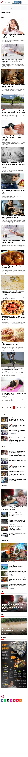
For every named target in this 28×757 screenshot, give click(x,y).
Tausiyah (17, 716)
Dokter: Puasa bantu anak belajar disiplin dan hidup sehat (13, 35)
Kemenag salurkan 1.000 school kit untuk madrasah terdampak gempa (18, 566)
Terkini (3, 446)
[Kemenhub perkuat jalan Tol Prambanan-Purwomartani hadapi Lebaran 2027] (4, 479)
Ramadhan (6, 8)
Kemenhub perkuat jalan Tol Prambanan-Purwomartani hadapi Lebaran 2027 (17, 479)
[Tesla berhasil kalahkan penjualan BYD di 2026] (4, 535)
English (17, 718)
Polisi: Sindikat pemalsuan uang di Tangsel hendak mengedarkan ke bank (17, 586)
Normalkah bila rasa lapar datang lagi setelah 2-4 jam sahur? (13, 191)
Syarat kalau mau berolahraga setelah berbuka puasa (12, 368)
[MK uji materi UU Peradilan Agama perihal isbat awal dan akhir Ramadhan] (4, 514)
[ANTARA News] (6, 2)
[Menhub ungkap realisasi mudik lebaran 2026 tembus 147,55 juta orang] (4, 521)
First (3, 407)
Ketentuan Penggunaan (21, 728)
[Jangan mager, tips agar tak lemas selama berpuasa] (12, 384)
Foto (10, 436)
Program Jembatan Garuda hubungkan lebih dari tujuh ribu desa (12, 630)
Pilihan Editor (4, 540)
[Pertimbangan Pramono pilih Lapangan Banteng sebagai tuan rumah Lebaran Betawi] (4, 528)
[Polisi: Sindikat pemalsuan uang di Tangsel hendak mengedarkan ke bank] (4, 586)
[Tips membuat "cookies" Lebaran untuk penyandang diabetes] (12, 282)
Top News (4, 485)
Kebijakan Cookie (19, 732)
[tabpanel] (14, 603)
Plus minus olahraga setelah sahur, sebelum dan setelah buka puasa (14, 111)
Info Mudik (17, 711)
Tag (11, 8)
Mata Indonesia (5, 730)
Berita (16, 704)
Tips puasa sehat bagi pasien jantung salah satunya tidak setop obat (13, 164)
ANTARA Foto (18, 742)
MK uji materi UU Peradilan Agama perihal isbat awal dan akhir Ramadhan (17, 514)
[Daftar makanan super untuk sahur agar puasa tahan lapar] (12, 207)
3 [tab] (14, 613)
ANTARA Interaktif (5, 728)
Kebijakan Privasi (19, 730)
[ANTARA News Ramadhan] (8, 696)
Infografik (11, 424)
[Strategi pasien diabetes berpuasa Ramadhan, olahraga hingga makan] (12, 127)
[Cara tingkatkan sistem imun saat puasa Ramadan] (12, 76)
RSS (16, 739)
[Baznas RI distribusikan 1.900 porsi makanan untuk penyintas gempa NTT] (14, 552)
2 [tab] (12, 613)
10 (24, 407)
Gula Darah (15, 8)
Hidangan (17, 709)
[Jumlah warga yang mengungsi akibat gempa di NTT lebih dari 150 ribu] (4, 579)
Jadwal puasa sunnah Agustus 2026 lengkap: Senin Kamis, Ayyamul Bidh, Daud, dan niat (16, 419)
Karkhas (3, 723)
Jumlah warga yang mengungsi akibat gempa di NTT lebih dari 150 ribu (17, 579)
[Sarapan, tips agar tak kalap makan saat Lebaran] (12, 257)
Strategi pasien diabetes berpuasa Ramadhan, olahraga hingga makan (14, 137)
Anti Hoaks (3, 726)
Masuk (16, 726)
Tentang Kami (18, 735)
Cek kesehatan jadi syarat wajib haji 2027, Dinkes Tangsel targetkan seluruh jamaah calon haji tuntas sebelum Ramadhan (14, 508)
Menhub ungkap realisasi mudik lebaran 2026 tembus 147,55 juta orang (17, 522)
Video (10, 519)
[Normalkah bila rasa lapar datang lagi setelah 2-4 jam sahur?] (12, 181)
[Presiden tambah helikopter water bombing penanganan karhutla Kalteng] (4, 573)
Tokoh (16, 713)
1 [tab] (10, 613)
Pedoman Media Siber (20, 737)
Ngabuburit (18, 707)
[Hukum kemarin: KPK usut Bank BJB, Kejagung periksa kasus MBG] (4, 432)
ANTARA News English (20, 723)
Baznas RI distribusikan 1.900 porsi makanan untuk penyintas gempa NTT (13, 560)
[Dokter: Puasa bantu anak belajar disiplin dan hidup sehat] (12, 26)
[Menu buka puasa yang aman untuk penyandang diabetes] (12, 51)
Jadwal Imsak (18, 720)
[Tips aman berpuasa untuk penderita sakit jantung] (12, 334)
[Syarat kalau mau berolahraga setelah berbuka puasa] (12, 359)
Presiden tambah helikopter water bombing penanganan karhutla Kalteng (17, 573)
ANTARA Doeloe (5, 732)
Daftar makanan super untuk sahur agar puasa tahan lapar (14, 216)
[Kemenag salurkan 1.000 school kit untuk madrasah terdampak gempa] (4, 567)
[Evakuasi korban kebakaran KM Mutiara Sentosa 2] (4, 426)
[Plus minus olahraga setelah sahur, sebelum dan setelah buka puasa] (12, 101)
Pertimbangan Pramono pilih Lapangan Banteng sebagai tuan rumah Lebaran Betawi (17, 528)
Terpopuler (4, 414)
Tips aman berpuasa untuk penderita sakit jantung (11, 343)
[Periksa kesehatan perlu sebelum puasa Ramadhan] (12, 232)
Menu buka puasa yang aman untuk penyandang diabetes (12, 60)
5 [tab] (18, 613)
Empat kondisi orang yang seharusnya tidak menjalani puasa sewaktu (13, 317)
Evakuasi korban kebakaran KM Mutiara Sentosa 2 (12, 684)
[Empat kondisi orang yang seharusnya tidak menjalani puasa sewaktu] (12, 307)
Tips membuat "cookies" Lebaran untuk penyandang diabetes (13, 291)
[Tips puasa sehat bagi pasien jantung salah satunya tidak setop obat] (12, 154)
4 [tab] (16, 613)
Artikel (3, 109)
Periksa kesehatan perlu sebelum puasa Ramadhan (13, 241)
